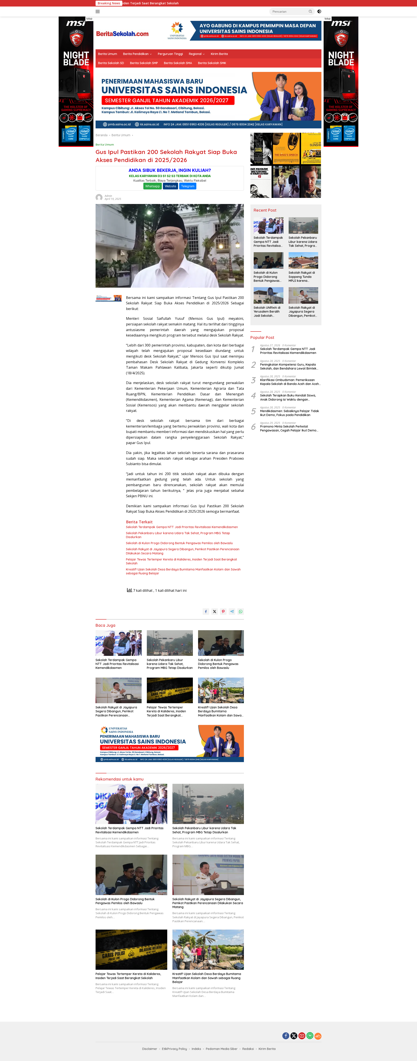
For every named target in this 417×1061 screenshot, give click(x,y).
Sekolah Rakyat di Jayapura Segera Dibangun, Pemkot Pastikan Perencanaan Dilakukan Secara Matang (182, 551)
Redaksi (248, 1049)
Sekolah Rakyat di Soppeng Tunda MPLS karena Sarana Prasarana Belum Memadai (302, 277)
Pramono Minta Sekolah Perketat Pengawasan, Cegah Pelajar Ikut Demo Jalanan (288, 429)
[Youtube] (301, 1036)
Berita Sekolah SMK (212, 63)
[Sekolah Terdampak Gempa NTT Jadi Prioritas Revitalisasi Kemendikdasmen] (119, 643)
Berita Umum (107, 54)
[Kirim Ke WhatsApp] (240, 611)
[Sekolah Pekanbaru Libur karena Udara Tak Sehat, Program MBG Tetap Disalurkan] (170, 643)
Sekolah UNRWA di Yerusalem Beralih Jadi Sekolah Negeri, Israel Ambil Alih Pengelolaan (267, 312)
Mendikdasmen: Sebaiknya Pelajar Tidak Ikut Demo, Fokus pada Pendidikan (289, 413)
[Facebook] (285, 1036)
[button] (310, 11)
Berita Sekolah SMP (144, 63)
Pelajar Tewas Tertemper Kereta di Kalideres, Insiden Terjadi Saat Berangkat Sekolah (181, 561)
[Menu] (98, 11)
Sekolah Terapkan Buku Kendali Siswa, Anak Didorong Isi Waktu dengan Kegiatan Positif (288, 397)
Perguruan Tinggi (170, 54)
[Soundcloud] (317, 1036)
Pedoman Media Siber (222, 1049)
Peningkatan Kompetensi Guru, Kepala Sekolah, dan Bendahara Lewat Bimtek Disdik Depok (288, 366)
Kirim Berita (219, 54)
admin (108, 196)
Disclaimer (149, 1049)
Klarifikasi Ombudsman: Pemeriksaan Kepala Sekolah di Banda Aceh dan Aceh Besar (289, 382)
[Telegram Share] (232, 611)
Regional (195, 54)
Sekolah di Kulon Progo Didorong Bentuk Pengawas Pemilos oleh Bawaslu (179, 543)
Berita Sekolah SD (111, 63)
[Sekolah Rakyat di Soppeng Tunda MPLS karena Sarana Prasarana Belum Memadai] (303, 260)
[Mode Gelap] (319, 11)
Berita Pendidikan (136, 54)
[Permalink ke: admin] (99, 197)
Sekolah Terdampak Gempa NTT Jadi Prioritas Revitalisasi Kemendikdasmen (182, 527)
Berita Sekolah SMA (178, 63)
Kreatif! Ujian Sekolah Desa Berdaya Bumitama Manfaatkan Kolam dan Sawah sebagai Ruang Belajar (183, 571)
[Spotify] (309, 1036)
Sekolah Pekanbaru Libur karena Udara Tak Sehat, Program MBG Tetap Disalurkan (178, 535)
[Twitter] (293, 1036)
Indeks (196, 1049)
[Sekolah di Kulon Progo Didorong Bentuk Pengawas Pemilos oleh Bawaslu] (221, 643)
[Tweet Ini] (214, 611)
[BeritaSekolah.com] (123, 32)
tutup (89, 18)
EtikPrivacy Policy (174, 1049)
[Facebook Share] (206, 611)
